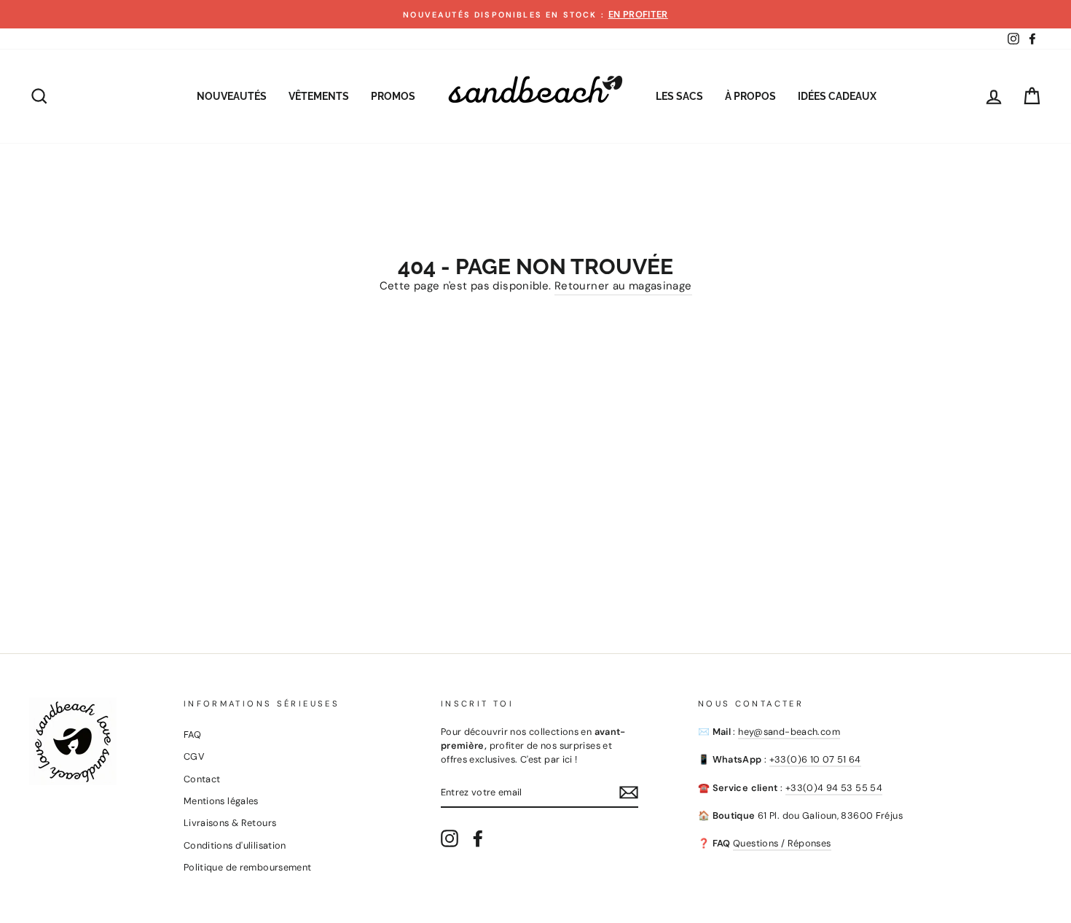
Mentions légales (221, 801)
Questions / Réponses (782, 843)
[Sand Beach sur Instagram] (449, 838)
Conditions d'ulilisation (235, 845)
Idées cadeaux (837, 96)
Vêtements (319, 96)
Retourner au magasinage (623, 286)
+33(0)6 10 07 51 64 (815, 759)
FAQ (192, 734)
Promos (393, 96)
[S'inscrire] (628, 792)
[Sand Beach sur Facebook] (478, 838)
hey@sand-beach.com (789, 731)
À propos (750, 96)
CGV (194, 756)
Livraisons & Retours (230, 823)
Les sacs (679, 96)
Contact (202, 779)
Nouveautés (232, 96)
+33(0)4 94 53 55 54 (833, 788)
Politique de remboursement (248, 867)
